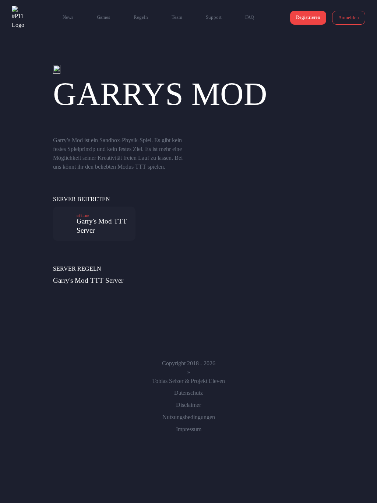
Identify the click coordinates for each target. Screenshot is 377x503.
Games (103, 17)
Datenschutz (188, 393)
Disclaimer (188, 405)
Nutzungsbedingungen (188, 417)
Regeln (141, 17)
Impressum (188, 429)
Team (177, 17)
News (68, 17)
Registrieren (308, 17)
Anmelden (348, 17)
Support (214, 17)
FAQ (249, 17)
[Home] (19, 17)
